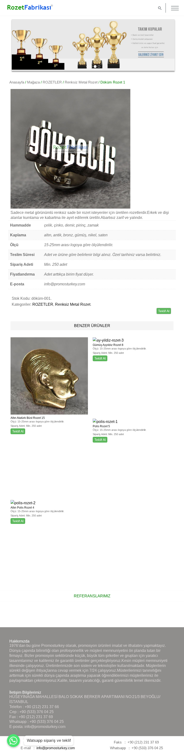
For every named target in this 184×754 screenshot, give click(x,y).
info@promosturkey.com (44, 727)
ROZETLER (52, 82)
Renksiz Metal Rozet (81, 82)
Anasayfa (16, 82)
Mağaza (33, 82)
